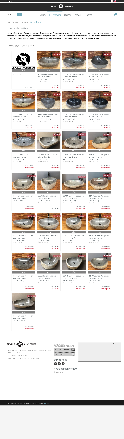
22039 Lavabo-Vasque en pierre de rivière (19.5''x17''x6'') (99, 156)
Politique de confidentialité (64, 346)
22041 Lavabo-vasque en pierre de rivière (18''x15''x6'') (23, 198)
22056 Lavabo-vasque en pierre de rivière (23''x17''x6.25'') (73, 198)
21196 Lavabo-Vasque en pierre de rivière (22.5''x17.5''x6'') (48, 116)
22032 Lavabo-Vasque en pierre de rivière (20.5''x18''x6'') (48, 156)
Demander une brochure (62, 350)
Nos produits (55, 15)
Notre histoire (59, 354)
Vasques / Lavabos (20, 22)
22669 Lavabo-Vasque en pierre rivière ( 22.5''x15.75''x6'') (48, 278)
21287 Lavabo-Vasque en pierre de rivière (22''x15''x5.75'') (23, 156)
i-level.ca (46, 403)
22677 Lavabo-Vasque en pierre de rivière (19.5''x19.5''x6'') (99, 278)
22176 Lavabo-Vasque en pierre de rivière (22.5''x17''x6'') (23, 278)
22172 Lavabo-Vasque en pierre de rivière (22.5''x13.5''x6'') (23, 238)
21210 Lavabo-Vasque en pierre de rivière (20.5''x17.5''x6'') (99, 116)
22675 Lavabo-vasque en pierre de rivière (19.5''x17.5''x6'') (73, 278)
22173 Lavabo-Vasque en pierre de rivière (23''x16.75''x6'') (48, 238)
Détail (23, 70)
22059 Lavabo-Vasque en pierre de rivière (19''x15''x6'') (99, 198)
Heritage (77, 15)
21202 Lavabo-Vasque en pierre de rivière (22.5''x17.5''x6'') (73, 116)
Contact (88, 15)
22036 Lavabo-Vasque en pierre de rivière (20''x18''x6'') (73, 156)
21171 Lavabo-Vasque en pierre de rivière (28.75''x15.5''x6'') (23, 116)
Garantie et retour (60, 344)
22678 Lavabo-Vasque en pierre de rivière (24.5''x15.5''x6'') (23, 318)
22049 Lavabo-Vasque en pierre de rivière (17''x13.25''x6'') (48, 198)
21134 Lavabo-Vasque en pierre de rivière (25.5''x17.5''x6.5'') (73, 76)
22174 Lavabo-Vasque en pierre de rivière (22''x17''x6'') (73, 238)
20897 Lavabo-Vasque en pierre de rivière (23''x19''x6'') (48, 76)
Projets (67, 15)
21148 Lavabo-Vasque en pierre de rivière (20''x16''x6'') (99, 76)
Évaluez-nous (58, 372)
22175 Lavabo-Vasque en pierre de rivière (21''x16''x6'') (99, 238)
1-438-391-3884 (22, 355)
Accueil (43, 15)
